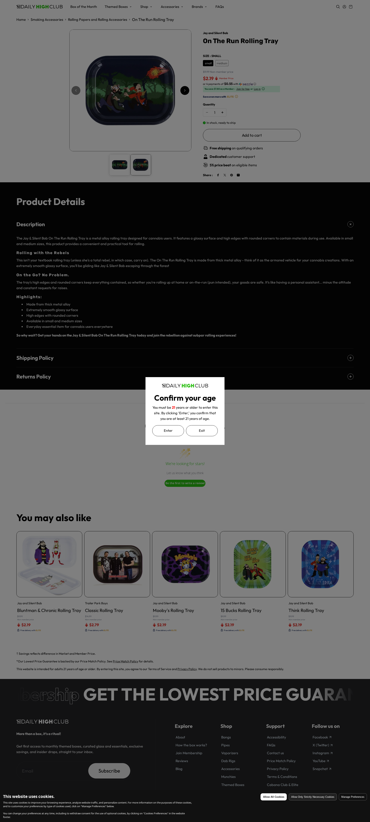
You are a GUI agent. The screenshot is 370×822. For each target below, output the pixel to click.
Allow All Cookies (273, 796)
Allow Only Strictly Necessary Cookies (312, 796)
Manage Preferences (352, 796)
